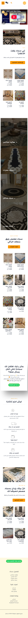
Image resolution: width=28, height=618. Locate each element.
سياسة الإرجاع (14, 601)
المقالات (14, 589)
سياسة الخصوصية (14, 602)
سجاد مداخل (14, 580)
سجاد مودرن (14, 576)
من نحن (14, 588)
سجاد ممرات (14, 578)
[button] (11, 3)
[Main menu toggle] (3, 3)
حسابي (14, 599)
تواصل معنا (14, 591)
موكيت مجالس (14, 575)
